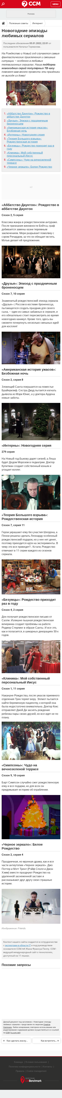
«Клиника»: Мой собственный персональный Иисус (25, 154)
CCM (8, 1033)
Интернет (37, 23)
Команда (18, 1062)
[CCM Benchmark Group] (31, 1080)
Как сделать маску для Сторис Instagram (16, 1041)
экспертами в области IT (18, 945)
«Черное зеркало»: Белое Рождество (29, 166)
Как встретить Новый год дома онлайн (46, 1041)
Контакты (47, 1066)
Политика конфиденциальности (24, 1066)
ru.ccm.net (15, 1033)
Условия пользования (36, 1062)
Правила (20, 1071)
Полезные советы (18, 23)
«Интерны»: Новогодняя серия (26, 134)
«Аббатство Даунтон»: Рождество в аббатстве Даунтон (28, 115)
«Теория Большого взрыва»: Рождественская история (24, 140)
